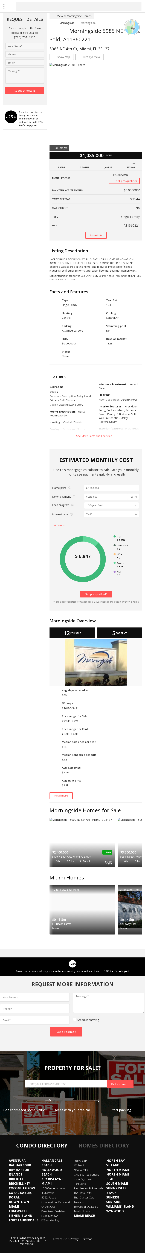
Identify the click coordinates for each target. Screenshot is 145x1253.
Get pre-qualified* (96, 594)
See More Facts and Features (94, 436)
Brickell (16, 1179)
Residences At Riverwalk (88, 1188)
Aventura (17, 1161)
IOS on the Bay (50, 1220)
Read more (61, 795)
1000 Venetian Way (53, 1188)
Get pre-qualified (126, 181)
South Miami (117, 1184)
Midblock (79, 1165)
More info (96, 235)
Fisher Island (20, 1216)
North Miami (117, 1170)
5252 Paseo (48, 1197)
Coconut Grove (22, 1188)
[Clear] (136, 6)
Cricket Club (48, 1206)
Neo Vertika (81, 1170)
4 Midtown (47, 1193)
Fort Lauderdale (23, 1220)
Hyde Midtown (50, 1216)
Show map (63, 57)
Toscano (79, 1202)
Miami (46, 1184)
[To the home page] (51, 23)
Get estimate (120, 1084)
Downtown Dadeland (53, 1211)
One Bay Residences (86, 1174)
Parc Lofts (80, 1183)
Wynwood (115, 1211)
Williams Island (120, 1206)
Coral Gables (20, 1193)
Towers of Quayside (86, 1206)
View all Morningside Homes (74, 16)
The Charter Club (84, 1197)
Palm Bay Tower (83, 1179)
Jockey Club (80, 1160)
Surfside (113, 1202)
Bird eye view (91, 57)
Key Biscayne (52, 1179)
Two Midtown (82, 1211)
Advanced (60, 525)
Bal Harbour (20, 1165)
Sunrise (113, 1197)
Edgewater (18, 1211)
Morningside (66, 23)
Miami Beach (84, 1216)
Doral (14, 1197)
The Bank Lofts (83, 1193)
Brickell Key (19, 1184)
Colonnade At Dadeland (55, 1202)
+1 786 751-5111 (33, 1242)
